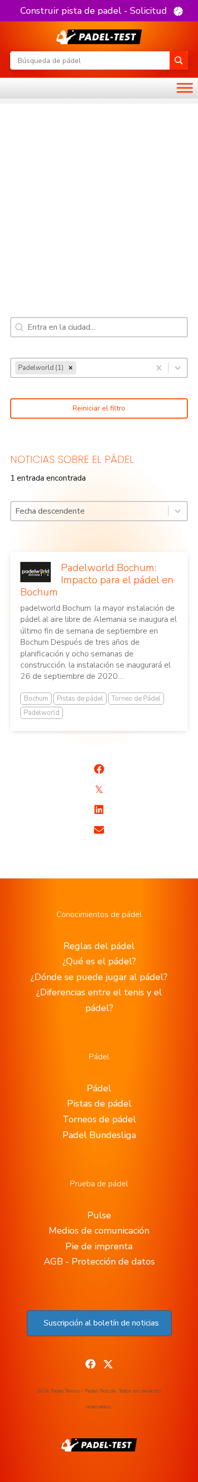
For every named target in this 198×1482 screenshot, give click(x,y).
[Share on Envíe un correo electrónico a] (99, 830)
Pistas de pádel (80, 698)
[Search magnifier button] (179, 60)
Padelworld (41, 712)
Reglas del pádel (99, 946)
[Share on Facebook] (99, 769)
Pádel (99, 1088)
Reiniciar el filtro (99, 408)
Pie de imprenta (99, 1246)
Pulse (99, 1215)
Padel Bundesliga (99, 1135)
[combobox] (80, 368)
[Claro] (159, 368)
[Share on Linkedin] (99, 809)
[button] (101, 10)
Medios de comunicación (99, 1230)
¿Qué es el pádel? (99, 961)
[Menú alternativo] (185, 88)
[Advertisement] (99, 203)
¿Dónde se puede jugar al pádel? (99, 977)
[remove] (70, 367)
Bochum (36, 698)
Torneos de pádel (99, 1119)
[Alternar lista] (178, 368)
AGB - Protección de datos (99, 1261)
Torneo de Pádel (136, 698)
